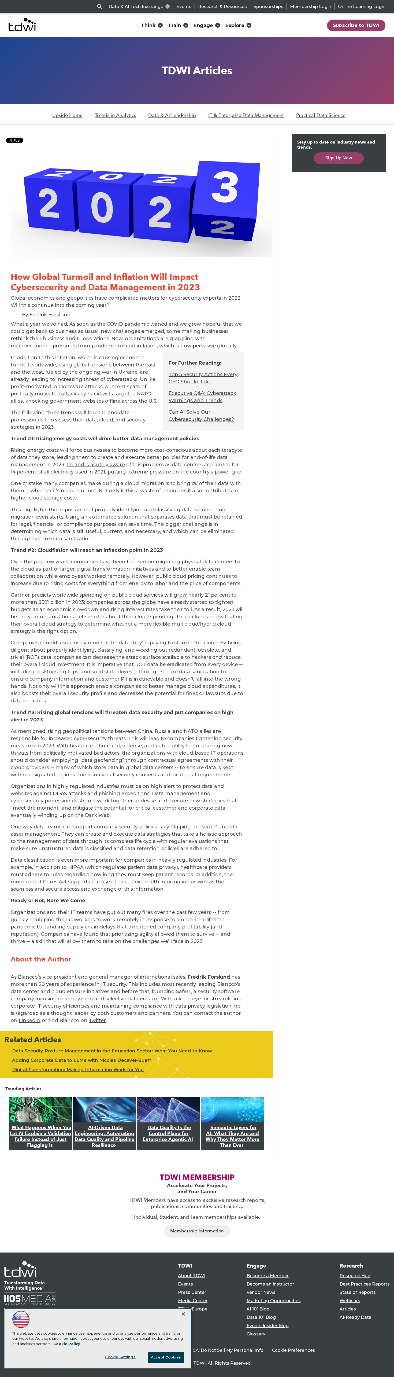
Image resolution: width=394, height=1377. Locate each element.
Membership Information (197, 1231)
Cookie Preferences (293, 1350)
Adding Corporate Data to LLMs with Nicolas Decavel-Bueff (81, 1060)
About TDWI (191, 1275)
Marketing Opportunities (274, 1300)
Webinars (350, 1300)
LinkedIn (29, 1020)
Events (183, 6)
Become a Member (268, 1275)
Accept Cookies (166, 1357)
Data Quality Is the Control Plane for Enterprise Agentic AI (168, 1133)
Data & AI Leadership (172, 115)
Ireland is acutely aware (95, 465)
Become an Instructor (270, 1284)
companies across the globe (121, 602)
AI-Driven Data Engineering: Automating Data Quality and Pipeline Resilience (105, 1136)
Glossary (256, 1333)
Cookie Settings (120, 1357)
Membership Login (310, 6)
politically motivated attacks (45, 394)
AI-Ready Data (355, 1317)
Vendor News (261, 1292)
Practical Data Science (320, 115)
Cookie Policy (66, 1344)
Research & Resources (222, 6)
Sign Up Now (339, 157)
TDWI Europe (192, 1309)
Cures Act (55, 882)
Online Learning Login (361, 6)
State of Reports (358, 1292)
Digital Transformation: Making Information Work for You (78, 1069)
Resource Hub (355, 1275)
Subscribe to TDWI (356, 25)
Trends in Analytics (115, 115)
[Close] (183, 1314)
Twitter (97, 1020)
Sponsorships (268, 6)
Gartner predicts (31, 595)
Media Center (192, 1300)
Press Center (192, 1292)
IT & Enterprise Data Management (246, 115)
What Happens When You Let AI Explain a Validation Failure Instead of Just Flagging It (40, 1136)
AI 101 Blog (258, 1309)
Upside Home (67, 115)
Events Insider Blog (268, 1325)
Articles (348, 1309)
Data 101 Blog (261, 1317)
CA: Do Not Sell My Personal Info (228, 1350)
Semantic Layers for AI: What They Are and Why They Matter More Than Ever (232, 1136)
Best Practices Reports (365, 1284)
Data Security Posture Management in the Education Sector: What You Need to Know (112, 1050)
